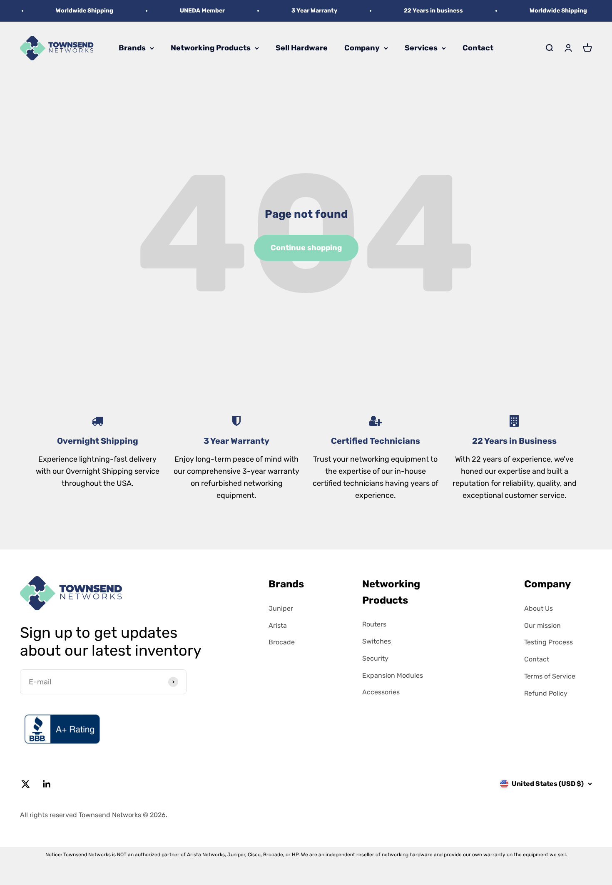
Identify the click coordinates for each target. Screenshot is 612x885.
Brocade (282, 642)
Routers (374, 624)
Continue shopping (306, 247)
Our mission (542, 625)
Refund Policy (545, 693)
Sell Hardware (302, 47)
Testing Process (548, 642)
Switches (376, 641)
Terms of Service (549, 676)
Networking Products (211, 47)
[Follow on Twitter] (25, 784)
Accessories (381, 692)
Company (362, 47)
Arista (278, 625)
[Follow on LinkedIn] (46, 784)
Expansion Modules (392, 675)
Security (375, 658)
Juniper (281, 608)
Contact (478, 47)
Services (421, 47)
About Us (538, 608)
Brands (132, 47)
